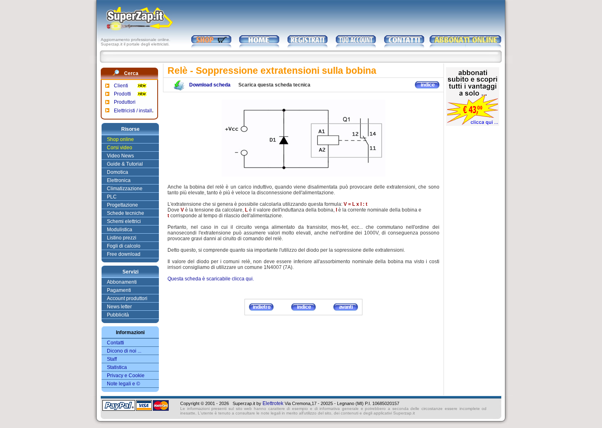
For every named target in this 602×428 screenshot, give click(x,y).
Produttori (125, 102)
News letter (119, 307)
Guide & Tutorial (125, 164)
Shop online (120, 139)
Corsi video (119, 147)
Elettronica (119, 180)
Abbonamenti (122, 282)
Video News (120, 156)
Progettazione (122, 205)
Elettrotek (273, 403)
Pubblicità (118, 315)
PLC (112, 197)
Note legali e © (123, 384)
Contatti (115, 343)
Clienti (121, 86)
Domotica (117, 172)
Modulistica (119, 229)
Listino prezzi (121, 238)
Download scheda (210, 85)
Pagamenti (119, 290)
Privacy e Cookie (126, 375)
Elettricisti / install (133, 111)
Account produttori (127, 298)
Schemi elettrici (124, 221)
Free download (123, 254)
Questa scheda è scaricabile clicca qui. (210, 279)
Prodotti (122, 94)
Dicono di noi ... (124, 351)
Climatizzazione (125, 188)
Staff (112, 359)
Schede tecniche (125, 213)
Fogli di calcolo (123, 246)
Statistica (117, 367)
